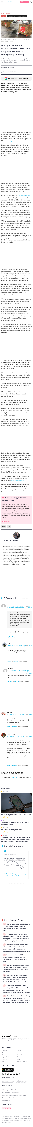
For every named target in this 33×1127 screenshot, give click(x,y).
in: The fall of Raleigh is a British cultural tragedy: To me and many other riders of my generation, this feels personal (13, 875)
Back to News (6, 13)
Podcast (19, 1055)
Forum (19, 1050)
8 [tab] (20, 883)
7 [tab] (18, 883)
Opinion (19, 1052)
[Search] (31, 2)
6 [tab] (17, 883)
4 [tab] (14, 883)
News (3, 1052)
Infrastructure (21, 16)
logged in (14, 777)
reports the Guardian (17, 480)
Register (14, 636)
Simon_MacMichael (11, 540)
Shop (18, 1059)
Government (11, 16)
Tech (3, 1061)
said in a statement (23, 196)
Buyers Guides (6, 1057)
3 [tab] (12, 883)
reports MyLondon (11, 141)
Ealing (4, 526)
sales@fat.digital (21, 1095)
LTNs (9, 526)
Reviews (4, 1055)
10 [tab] (23, 883)
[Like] (27, 607)
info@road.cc (16, 1090)
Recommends (21, 1057)
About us (4, 1050)
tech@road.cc (14, 1092)
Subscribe (25, 2)
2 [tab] (11, 883)
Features (4, 1059)
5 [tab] (15, 883)
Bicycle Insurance (22, 1061)
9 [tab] (21, 883)
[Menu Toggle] (2, 2)
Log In (8, 636)
